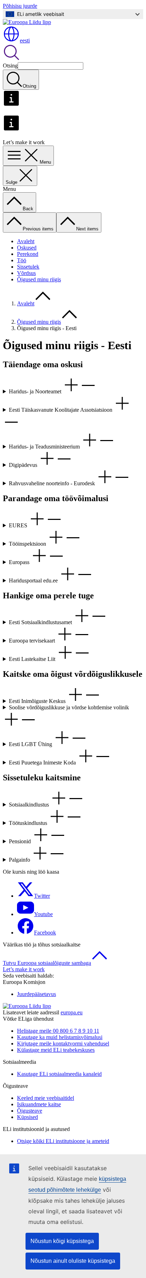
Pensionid (20, 841)
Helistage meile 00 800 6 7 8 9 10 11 (58, 1031)
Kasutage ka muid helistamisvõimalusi (59, 1037)
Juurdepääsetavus (36, 994)
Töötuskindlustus (29, 823)
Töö (21, 260)
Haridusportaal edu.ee (34, 581)
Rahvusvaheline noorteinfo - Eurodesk (52, 483)
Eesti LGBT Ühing (31, 744)
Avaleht (25, 241)
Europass (20, 562)
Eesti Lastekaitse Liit (33, 659)
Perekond (27, 254)
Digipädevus (24, 465)
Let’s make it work (24, 969)
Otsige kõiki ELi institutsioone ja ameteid (63, 1141)
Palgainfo (20, 860)
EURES (19, 525)
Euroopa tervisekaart (32, 641)
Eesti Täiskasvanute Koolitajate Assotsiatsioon (61, 410)
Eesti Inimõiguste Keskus (38, 701)
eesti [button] (25, 40)
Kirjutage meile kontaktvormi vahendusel (63, 1043)
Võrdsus (26, 273)
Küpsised (27, 1117)
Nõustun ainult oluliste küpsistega (72, 1261)
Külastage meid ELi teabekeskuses (56, 1050)
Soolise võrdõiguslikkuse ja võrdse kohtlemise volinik (69, 707)
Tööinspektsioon (28, 544)
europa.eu (72, 1012)
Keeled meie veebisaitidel (45, 1098)
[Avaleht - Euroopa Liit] (27, 22)
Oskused (26, 248)
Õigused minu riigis (39, 279)
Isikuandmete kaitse (39, 1104)
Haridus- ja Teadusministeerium (45, 447)
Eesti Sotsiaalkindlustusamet (41, 622)
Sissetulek (28, 267)
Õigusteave (29, 1111)
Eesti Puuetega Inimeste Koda (43, 763)
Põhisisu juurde (20, 6)
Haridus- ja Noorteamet (36, 391)
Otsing (10, 66)
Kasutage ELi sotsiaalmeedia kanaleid (59, 1074)
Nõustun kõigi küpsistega (62, 1241)
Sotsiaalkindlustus (29, 805)
